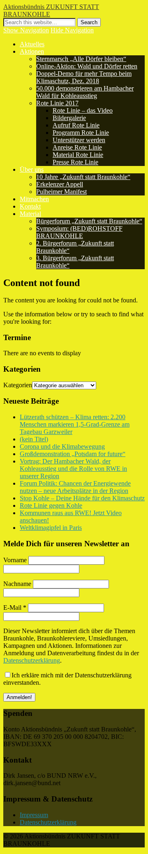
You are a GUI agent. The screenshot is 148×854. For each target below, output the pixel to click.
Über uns (32, 169)
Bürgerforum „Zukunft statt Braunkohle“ (89, 221)
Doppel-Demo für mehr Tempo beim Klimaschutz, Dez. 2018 (84, 77)
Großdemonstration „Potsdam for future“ (72, 453)
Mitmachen (34, 198)
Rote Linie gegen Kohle (51, 505)
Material (30, 213)
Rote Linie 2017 (57, 103)
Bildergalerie (69, 117)
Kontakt (30, 206)
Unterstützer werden (79, 139)
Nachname (17, 583)
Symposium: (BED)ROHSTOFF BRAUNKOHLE (79, 232)
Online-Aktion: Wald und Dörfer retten (86, 66)
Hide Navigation (72, 30)
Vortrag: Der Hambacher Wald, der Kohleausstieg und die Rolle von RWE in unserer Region (73, 468)
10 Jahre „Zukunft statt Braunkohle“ (83, 176)
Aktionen (32, 51)
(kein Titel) (34, 439)
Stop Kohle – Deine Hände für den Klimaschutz (82, 498)
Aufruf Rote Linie (76, 125)
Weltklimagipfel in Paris (51, 527)
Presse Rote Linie (75, 162)
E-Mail (14, 607)
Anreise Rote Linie (77, 147)
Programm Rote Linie (81, 132)
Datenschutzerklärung (31, 660)
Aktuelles (32, 44)
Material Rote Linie (78, 154)
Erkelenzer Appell (59, 184)
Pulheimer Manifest (61, 191)
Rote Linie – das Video (83, 110)
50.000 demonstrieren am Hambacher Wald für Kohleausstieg (85, 92)
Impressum (34, 814)
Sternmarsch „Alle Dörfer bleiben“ (81, 58)
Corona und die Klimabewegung (62, 446)
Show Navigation (26, 30)
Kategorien (17, 385)
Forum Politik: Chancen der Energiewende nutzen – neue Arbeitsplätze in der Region (75, 487)
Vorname (15, 559)
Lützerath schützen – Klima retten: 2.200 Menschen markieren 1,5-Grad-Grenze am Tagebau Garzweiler (75, 424)
